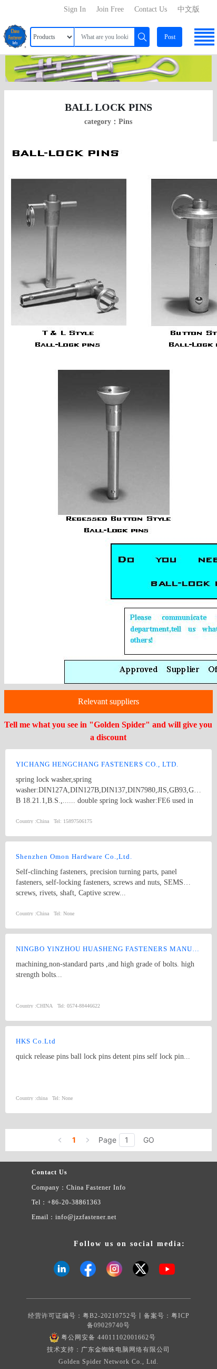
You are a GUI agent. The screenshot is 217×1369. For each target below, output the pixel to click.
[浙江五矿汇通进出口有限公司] (108, 67)
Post (169, 37)
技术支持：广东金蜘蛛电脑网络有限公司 (108, 1349)
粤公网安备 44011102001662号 (108, 1337)
